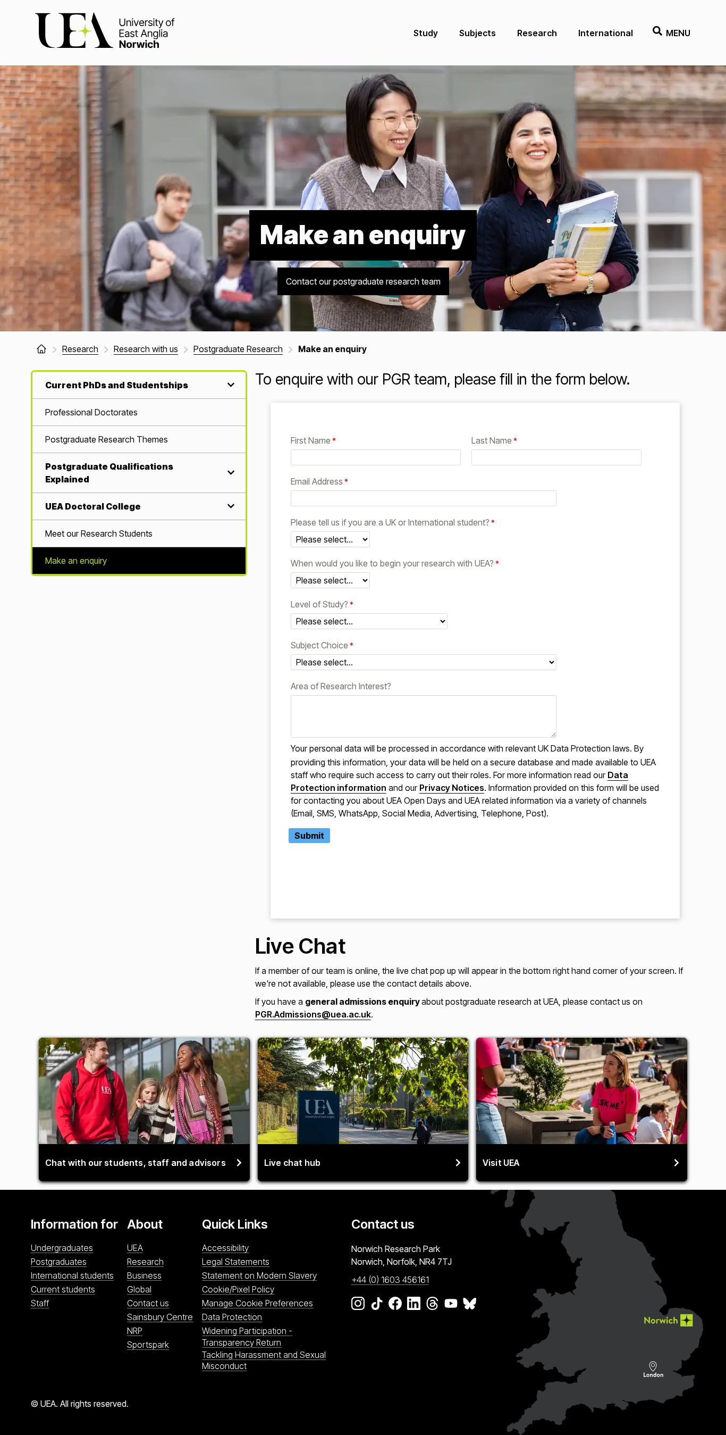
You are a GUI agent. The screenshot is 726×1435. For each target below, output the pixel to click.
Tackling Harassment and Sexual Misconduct (264, 1360)
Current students (63, 1289)
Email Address (317, 482)
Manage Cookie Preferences (257, 1303)
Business (144, 1275)
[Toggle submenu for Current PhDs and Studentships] (230, 385)
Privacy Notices (451, 787)
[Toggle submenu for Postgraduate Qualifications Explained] (230, 473)
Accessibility (225, 1247)
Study (425, 33)
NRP (134, 1330)
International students (72, 1275)
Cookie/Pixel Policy (238, 1289)
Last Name (491, 441)
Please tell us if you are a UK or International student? (390, 523)
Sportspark (148, 1344)
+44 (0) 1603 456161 (390, 1279)
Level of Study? (319, 605)
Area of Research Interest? (341, 686)
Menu (678, 33)
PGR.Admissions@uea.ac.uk (313, 1014)
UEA (135, 1247)
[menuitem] (139, 412)
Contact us (148, 1303)
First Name (311, 441)
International (605, 33)
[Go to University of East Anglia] (104, 32)
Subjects (477, 33)
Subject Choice (319, 645)
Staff (40, 1303)
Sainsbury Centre (160, 1317)
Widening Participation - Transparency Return (247, 1336)
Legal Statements (235, 1261)
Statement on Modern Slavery (259, 1275)
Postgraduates (59, 1261)
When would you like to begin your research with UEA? (392, 564)
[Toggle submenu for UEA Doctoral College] (230, 506)
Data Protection (232, 1317)
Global (139, 1289)
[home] (41, 349)
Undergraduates (62, 1247)
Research (537, 33)
